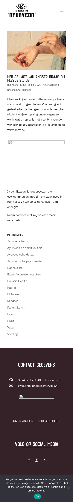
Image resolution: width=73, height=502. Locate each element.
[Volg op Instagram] (36, 460)
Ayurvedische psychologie (24, 261)
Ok (37, 496)
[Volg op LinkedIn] (44, 460)
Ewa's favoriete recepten (24, 275)
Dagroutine (14, 268)
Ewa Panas (19, 85)
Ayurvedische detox (20, 255)
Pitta (10, 321)
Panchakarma (16, 308)
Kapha (11, 288)
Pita (10, 314)
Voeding (12, 334)
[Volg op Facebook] (29, 460)
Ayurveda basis (17, 241)
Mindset (26, 90)
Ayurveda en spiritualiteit (24, 248)
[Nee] (68, 488)
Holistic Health (17, 281)
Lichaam (13, 294)
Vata (10, 328)
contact (21, 215)
